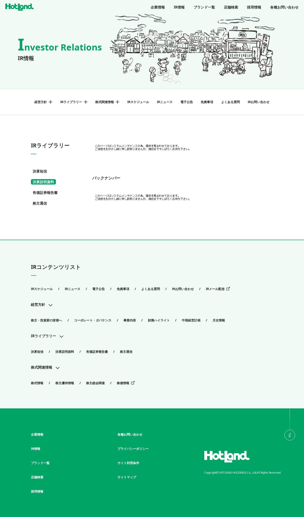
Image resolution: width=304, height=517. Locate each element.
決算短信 (40, 171)
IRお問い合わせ (259, 102)
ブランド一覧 (204, 7)
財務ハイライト (159, 320)
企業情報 (158, 7)
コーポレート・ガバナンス (92, 320)
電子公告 (186, 102)
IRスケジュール (138, 102)
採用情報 (254, 7)
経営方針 (40, 102)
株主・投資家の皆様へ (46, 320)
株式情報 (37, 383)
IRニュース (164, 102)
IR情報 (179, 7)
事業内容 (130, 320)
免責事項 (207, 102)
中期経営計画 (191, 320)
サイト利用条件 (128, 463)
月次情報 (219, 320)
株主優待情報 (64, 383)
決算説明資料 (43, 181)
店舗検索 (231, 7)
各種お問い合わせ (284, 7)
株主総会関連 (95, 383)
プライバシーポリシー (133, 448)
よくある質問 (230, 102)
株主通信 (40, 203)
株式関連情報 (104, 102)
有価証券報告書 (45, 192)
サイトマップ (127, 477)
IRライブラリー (71, 102)
